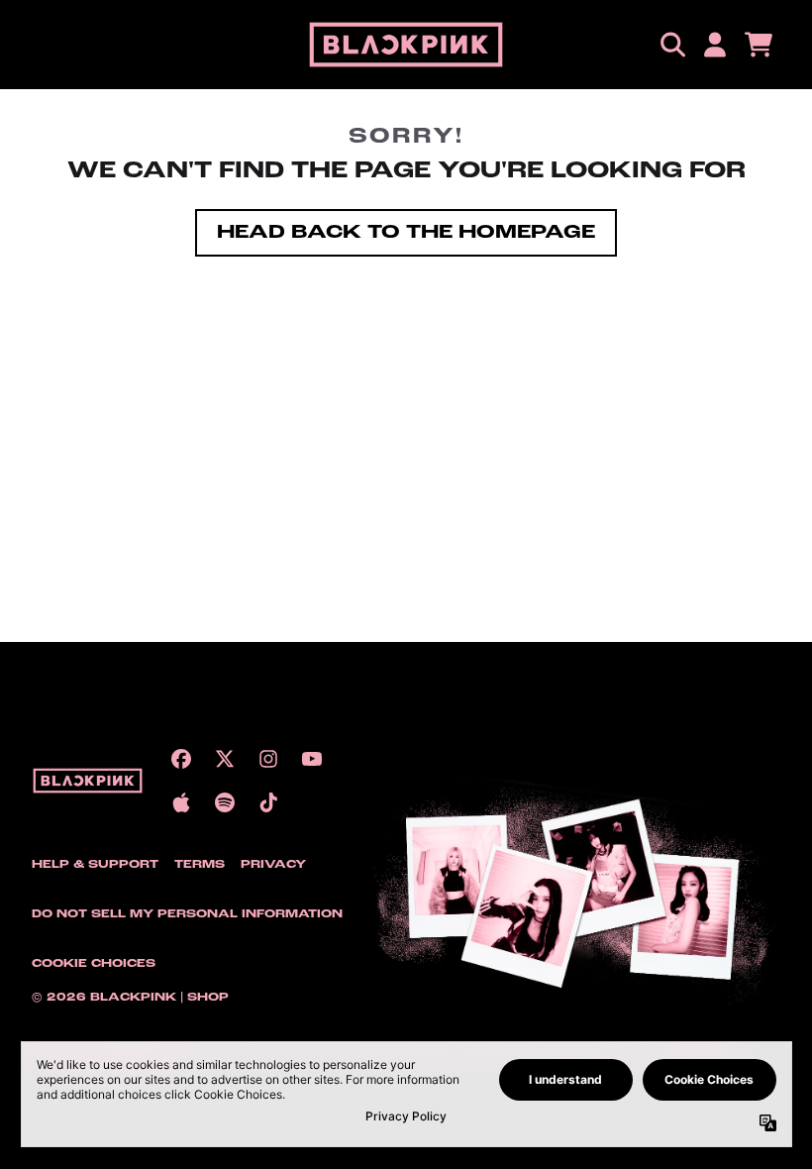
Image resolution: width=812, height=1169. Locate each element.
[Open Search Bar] (671, 44)
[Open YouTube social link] (312, 759)
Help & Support (95, 865)
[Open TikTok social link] (268, 802)
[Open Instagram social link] (268, 759)
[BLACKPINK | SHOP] (406, 44)
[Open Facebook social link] (181, 759)
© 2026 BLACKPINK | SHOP (130, 998)
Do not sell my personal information (187, 914)
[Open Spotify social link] (225, 802)
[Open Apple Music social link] (181, 802)
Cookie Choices (93, 964)
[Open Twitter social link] (225, 759)
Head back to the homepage (406, 233)
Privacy (273, 865)
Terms (199, 865)
